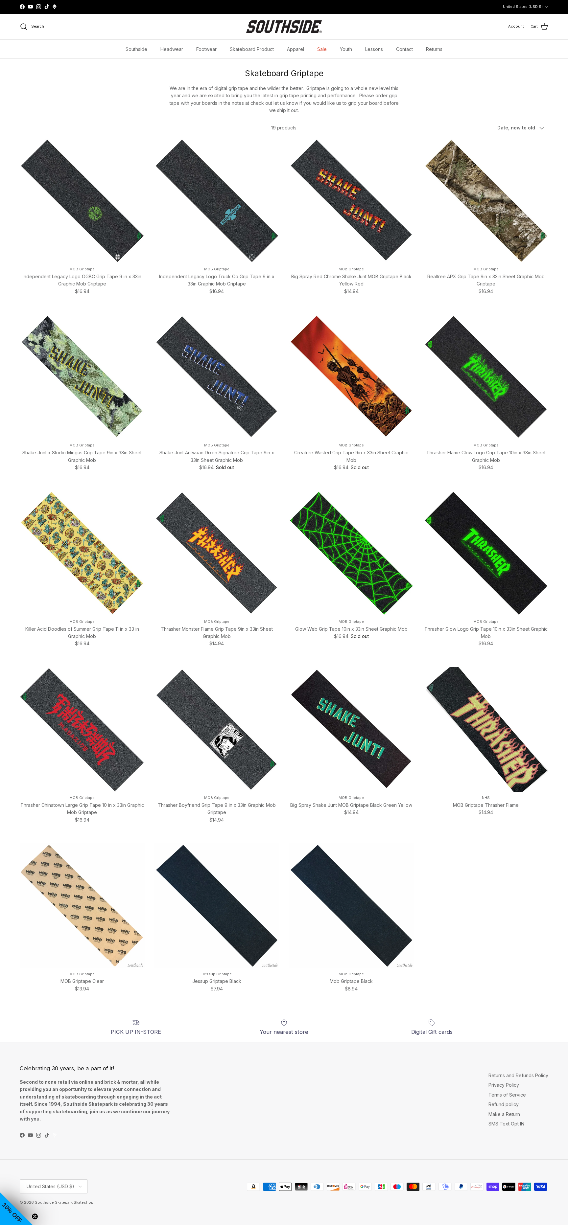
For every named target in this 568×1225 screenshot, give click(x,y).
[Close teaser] (35, 1216)
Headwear (171, 49)
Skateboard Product (252, 49)
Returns (434, 49)
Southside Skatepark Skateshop (64, 1202)
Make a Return (504, 1114)
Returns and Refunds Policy (518, 1075)
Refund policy (503, 1104)
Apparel (295, 49)
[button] (16, 1208)
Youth (346, 49)
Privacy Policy (503, 1085)
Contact (404, 49)
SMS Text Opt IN (506, 1123)
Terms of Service (507, 1095)
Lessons (374, 49)
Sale (322, 49)
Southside (136, 49)
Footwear (206, 49)
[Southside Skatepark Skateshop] (284, 26)
